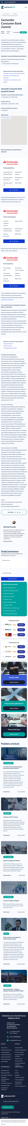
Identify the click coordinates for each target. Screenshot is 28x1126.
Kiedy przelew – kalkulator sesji (11, 608)
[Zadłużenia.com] (8, 7)
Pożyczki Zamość (7, 345)
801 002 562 (12, 2)
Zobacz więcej (14, 682)
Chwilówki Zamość (8, 343)
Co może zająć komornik (10, 610)
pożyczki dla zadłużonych (7, 299)
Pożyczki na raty (8, 599)
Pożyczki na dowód (8, 593)
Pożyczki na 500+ (8, 605)
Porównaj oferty (7, 1107)
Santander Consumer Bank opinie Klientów (14, 73)
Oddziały (23, 32)
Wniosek (21, 624)
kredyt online (21, 197)
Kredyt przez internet (9, 596)
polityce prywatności (21, 1121)
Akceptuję (3, 1124)
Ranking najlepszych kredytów (11, 1101)
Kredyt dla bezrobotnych (10, 602)
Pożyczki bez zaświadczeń (11, 613)
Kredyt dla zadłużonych (10, 587)
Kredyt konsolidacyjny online (11, 590)
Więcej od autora (7, 541)
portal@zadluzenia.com (15, 1040)
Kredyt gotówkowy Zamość (10, 348)
